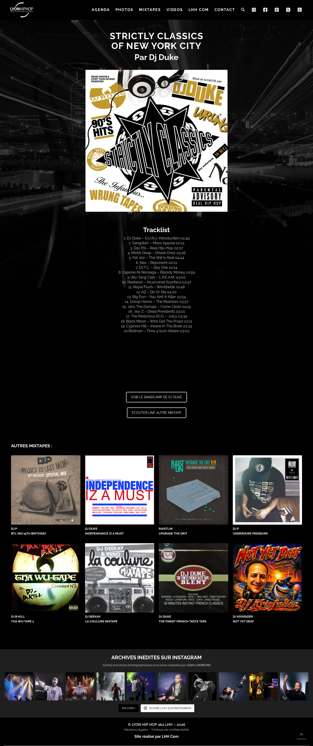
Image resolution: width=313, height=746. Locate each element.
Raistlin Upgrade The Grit (173, 531)
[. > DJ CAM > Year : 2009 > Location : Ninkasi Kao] (172, 686)
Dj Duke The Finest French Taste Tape (182, 619)
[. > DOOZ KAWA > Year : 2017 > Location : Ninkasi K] (49, 686)
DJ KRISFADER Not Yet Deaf (243, 619)
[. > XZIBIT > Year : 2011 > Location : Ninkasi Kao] (294, 686)
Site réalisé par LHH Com (156, 736)
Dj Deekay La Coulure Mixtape (101, 619)
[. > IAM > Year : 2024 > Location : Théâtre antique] (80, 686)
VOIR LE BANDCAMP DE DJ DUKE (156, 397)
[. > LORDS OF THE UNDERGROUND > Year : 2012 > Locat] (141, 686)
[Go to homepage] (21, 9)
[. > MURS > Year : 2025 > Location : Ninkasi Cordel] (202, 686)
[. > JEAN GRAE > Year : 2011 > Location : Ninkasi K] (264, 686)
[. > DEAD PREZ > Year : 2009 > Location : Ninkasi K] (110, 686)
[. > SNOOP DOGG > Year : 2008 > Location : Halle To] (19, 686)
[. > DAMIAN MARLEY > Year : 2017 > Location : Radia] (233, 686)
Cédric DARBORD (199, 665)
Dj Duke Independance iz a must (104, 531)
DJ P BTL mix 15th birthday (28, 531)
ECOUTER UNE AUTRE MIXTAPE (156, 413)
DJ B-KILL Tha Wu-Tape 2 (22, 619)
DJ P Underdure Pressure (250, 531)
